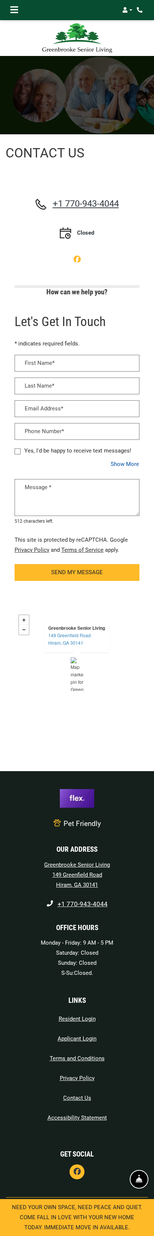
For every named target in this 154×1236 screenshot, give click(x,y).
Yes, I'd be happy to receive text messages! (77, 450)
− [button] (24, 630)
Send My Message (77, 572)
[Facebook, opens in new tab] (77, 259)
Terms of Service (82, 549)
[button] (127, 10)
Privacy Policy (32, 549)
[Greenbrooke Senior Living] (77, 674)
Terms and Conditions (77, 1058)
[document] (77, 674)
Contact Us (77, 1098)
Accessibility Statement (77, 1117)
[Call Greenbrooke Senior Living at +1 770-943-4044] (140, 10)
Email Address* (44, 408)
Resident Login (77, 1018)
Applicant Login (77, 1038)
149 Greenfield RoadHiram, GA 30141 (69, 639)
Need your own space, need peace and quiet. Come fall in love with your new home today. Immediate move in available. (77, 1217)
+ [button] (24, 620)
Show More (125, 463)
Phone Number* (44, 431)
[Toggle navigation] (14, 10)
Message (38, 487)
